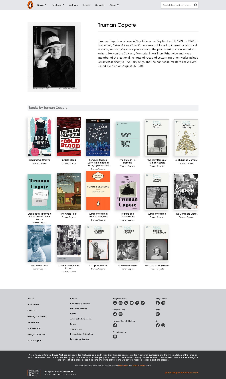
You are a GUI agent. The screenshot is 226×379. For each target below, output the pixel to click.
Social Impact (35, 340)
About (31, 298)
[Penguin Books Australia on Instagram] (121, 303)
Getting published (37, 316)
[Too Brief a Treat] (39, 243)
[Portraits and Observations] (127, 192)
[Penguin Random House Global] (36, 372)
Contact (32, 310)
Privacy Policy (123, 365)
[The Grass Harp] (69, 191)
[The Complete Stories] (186, 191)
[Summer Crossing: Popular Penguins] (98, 190)
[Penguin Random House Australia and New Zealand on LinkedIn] (137, 303)
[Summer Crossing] (157, 191)
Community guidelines (80, 303)
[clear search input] (195, 5)
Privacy (73, 323)
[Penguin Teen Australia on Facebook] (115, 314)
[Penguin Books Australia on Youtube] (132, 303)
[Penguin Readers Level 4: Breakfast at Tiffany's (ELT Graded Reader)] (98, 137)
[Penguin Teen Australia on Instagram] (121, 314)
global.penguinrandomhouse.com (181, 372)
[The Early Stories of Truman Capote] (157, 137)
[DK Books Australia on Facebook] (158, 325)
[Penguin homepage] (30, 5)
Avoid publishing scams (80, 318)
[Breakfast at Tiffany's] (39, 136)
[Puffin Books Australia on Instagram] (158, 314)
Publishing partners (78, 308)
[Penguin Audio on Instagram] (115, 337)
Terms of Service (139, 365)
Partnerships (34, 328)
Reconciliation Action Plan (81, 334)
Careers (73, 298)
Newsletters (33, 322)
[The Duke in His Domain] (127, 139)
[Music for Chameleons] (157, 243)
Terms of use (76, 328)
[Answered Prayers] (127, 243)
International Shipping (79, 339)
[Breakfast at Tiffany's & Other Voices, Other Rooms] (39, 192)
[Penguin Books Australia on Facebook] (115, 303)
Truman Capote (39, 163)
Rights (73, 313)
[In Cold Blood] (69, 136)
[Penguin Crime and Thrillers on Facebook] (115, 325)
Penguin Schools (36, 334)
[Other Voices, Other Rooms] (69, 243)
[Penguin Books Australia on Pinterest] (126, 303)
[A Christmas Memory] (186, 137)
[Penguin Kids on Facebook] (158, 303)
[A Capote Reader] (98, 243)
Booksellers (33, 304)
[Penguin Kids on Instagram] (163, 303)
